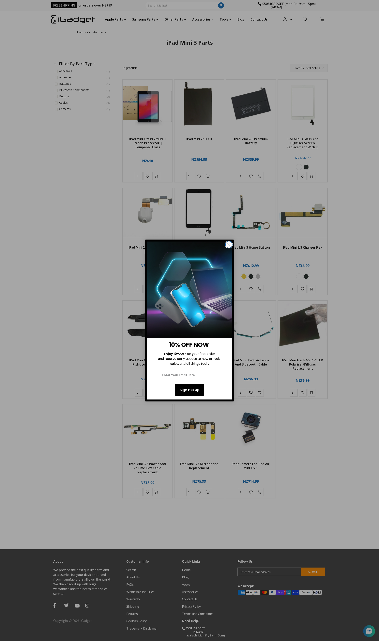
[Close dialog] (228, 244)
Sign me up (189, 389)
